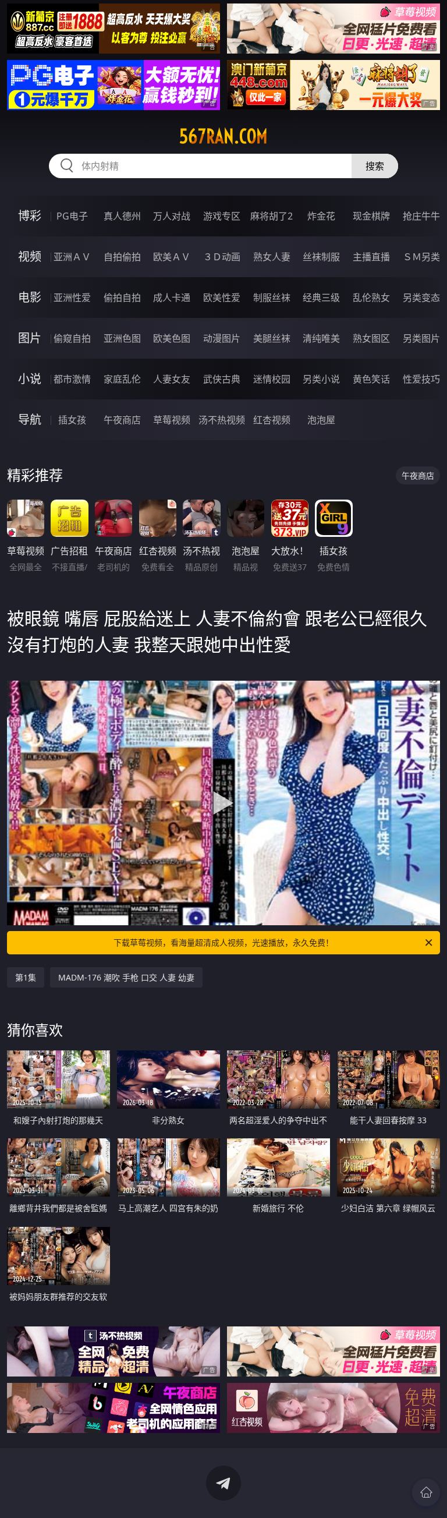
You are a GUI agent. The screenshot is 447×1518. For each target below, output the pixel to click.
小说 (29, 379)
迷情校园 (271, 379)
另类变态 (421, 297)
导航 (29, 419)
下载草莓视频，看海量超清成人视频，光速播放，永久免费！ (223, 942)
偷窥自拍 (72, 338)
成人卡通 (171, 297)
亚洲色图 (122, 338)
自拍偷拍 (122, 256)
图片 (29, 338)
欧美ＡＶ (171, 256)
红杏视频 (271, 419)
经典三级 (321, 297)
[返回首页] (426, 1492)
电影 (29, 297)
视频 (29, 256)
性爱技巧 (421, 379)
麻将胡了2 (271, 216)
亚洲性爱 (72, 297)
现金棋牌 (371, 216)
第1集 (25, 977)
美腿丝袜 (271, 338)
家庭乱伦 (122, 379)
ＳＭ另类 (421, 256)
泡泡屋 (321, 419)
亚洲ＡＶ (72, 256)
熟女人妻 (271, 256)
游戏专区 (221, 216)
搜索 (375, 166)
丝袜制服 (321, 256)
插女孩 (72, 419)
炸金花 (321, 216)
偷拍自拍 (122, 297)
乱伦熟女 (371, 297)
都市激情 (72, 379)
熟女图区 (371, 338)
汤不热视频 (221, 419)
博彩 (29, 216)
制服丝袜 (271, 297)
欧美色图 (171, 338)
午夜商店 (122, 419)
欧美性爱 (221, 297)
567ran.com (223, 136)
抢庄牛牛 (421, 216)
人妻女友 (171, 379)
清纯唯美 (321, 338)
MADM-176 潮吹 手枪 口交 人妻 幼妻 (126, 977)
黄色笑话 (371, 379)
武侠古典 (221, 379)
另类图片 (421, 338)
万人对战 (171, 216)
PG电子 (72, 216)
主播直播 (371, 256)
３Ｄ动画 (221, 256)
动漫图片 (221, 338)
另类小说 (321, 379)
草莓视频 (171, 419)
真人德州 (122, 216)
